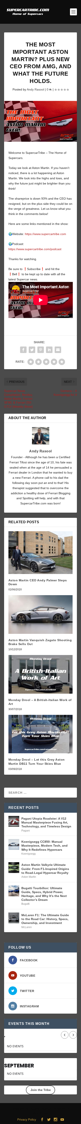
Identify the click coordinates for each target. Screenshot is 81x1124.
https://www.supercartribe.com (45, 234)
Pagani (25, 830)
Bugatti (25, 903)
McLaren (26, 927)
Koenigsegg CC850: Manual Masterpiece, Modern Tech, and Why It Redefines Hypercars (44, 845)
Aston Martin (28, 876)
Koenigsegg (28, 853)
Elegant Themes (40, 1108)
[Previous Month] (64, 1035)
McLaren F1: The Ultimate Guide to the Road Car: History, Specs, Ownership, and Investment (45, 919)
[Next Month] (73, 1035)
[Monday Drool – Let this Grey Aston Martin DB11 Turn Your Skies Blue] (40, 734)
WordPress (40, 1113)
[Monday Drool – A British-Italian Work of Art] (40, 674)
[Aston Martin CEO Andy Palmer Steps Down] (40, 552)
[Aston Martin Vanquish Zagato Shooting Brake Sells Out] (40, 614)
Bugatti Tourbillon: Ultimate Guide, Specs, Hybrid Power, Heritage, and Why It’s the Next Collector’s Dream (44, 894)
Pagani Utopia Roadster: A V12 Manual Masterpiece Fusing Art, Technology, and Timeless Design (46, 822)
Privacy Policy (26, 1119)
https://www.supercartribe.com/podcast (34, 249)
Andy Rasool (35, 89)
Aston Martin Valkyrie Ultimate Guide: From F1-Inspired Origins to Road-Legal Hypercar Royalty (45, 868)
